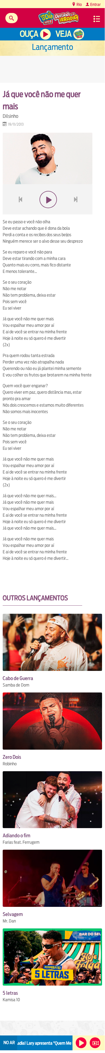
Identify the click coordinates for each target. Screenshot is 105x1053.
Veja (63, 34)
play (47, 212)
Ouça (29, 34)
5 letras (10, 993)
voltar (19, 212)
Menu (97, 19)
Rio (79, 4)
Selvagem (13, 914)
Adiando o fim (16, 835)
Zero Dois (12, 757)
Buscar (11, 18)
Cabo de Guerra (18, 678)
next (76, 212)
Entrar (95, 4)
